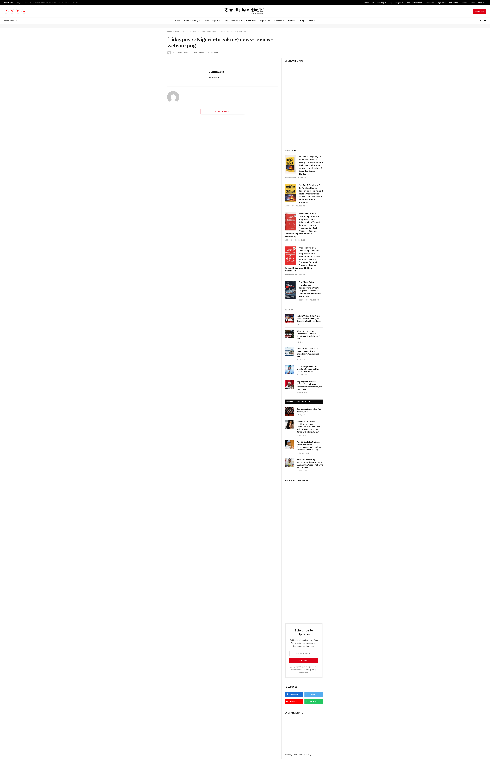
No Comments (200, 53)
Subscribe (479, 11)
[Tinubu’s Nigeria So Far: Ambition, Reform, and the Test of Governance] (289, 369)
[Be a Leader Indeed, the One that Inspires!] (289, 411)
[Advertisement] (304, 104)
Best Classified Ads (414, 3)
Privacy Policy (311, 670)
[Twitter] (158, 76)
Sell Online (453, 3)
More (480, 3)
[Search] (481, 20)
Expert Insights (395, 3)
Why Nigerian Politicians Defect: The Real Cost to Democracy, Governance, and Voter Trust (309, 385)
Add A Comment (222, 112)
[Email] (158, 93)
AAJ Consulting (378, 3)
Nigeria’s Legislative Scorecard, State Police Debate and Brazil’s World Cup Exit (49, 3)
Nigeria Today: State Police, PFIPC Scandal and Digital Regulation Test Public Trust (309, 318)
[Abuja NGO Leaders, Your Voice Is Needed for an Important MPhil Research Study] (289, 351)
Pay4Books (441, 3)
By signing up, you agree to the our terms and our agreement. (304, 669)
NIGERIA (289, 402)
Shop (473, 3)
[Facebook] (158, 70)
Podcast (464, 3)
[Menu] (485, 20)
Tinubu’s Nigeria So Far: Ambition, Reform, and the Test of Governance (308, 369)
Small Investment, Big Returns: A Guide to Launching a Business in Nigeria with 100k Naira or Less (309, 464)
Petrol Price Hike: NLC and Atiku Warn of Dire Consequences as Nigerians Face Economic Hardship (309, 446)
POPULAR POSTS (303, 402)
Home (366, 3)
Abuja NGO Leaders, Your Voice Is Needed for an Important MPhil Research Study (308, 353)
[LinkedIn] (158, 82)
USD (300, 754)
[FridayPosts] (245, 11)
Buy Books (430, 3)
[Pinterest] (158, 87)
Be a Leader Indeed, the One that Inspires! (309, 410)
